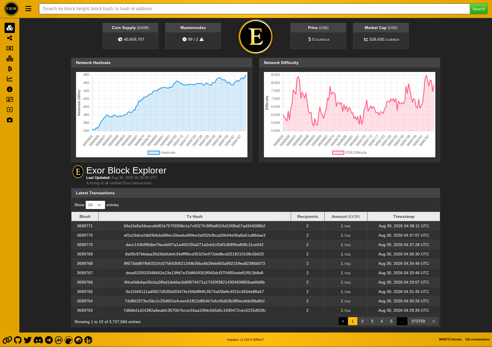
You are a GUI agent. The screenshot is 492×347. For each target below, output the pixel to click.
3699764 (85, 301)
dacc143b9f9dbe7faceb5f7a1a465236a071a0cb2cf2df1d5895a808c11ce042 (195, 244)
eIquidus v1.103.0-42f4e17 (245, 339)
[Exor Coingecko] (68, 339)
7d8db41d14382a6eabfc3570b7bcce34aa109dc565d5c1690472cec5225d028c (195, 310)
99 (190, 39)
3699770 (85, 235)
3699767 (85, 272)
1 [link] (353, 321)
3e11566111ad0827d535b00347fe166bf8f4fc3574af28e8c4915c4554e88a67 (195, 291)
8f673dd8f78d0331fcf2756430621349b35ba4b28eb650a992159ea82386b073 (194, 263)
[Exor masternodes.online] (78, 339)
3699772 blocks (450, 339)
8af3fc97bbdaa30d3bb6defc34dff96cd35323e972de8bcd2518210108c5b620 (194, 254)
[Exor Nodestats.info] (88, 339)
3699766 (85, 282)
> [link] (433, 321)
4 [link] (382, 321)
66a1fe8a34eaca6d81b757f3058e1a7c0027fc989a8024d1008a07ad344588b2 (194, 226)
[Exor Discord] (38, 339)
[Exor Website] (7, 339)
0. (320, 39)
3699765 (85, 291)
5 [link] (391, 321)
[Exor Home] (11, 9)
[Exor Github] (18, 339)
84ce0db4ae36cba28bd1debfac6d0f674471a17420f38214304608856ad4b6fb (194, 282)
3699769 (85, 254)
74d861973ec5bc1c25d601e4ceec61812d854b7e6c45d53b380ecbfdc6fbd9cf (195, 301)
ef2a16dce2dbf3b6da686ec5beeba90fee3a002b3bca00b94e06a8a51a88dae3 (194, 235)
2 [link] (362, 321)
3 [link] (372, 321)
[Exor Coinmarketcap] (58, 339)
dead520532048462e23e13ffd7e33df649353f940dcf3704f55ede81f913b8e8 (194, 272)
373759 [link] (418, 321)
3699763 (85, 310)
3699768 (85, 263)
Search (478, 9)
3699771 (85, 226)
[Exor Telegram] (49, 339)
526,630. (384, 39)
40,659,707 (134, 39)
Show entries (96, 205)
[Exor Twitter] (27, 339)
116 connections (477, 339)
